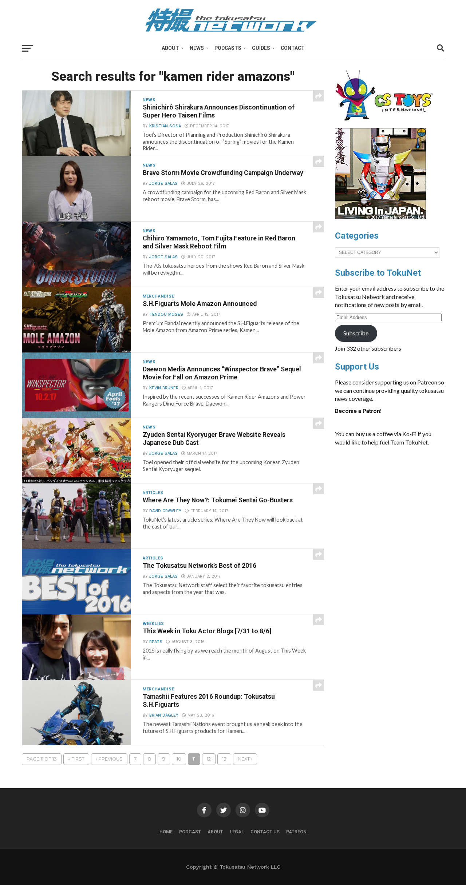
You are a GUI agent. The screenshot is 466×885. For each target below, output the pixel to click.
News (197, 48)
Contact (293, 48)
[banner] (380, 217)
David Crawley (165, 511)
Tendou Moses (166, 314)
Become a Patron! (358, 411)
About (170, 48)
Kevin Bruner (163, 388)
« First (76, 759)
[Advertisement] (389, 506)
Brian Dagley (163, 715)
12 (209, 759)
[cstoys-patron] (387, 124)
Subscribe (355, 333)
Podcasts (227, 48)
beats (155, 641)
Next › (245, 759)
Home (166, 831)
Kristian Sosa (165, 126)
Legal (237, 831)
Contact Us (265, 831)
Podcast (190, 831)
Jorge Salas (163, 183)
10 (179, 759)
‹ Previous (109, 759)
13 (224, 759)
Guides (261, 48)
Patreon (296, 831)
